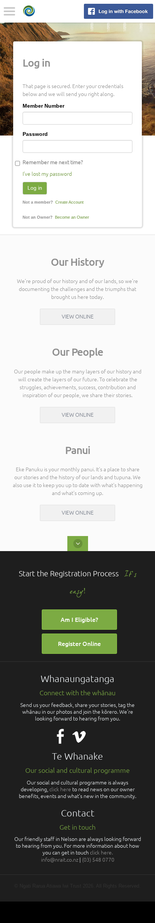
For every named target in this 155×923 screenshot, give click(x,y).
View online (78, 317)
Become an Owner (72, 217)
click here (60, 789)
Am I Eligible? (79, 619)
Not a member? (38, 202)
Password (35, 134)
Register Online (79, 643)
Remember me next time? (53, 162)
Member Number (43, 106)
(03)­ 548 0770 (98, 860)
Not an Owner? (38, 217)
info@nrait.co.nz (59, 860)
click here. (101, 853)
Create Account (69, 202)
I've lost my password (47, 174)
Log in (34, 188)
